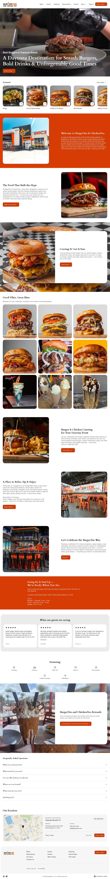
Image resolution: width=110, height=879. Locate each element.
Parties (76, 4)
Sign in (91, 4)
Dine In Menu (73, 854)
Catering (56, 4)
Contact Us (30, 859)
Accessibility (41, 868)
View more (43, 639)
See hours (88, 835)
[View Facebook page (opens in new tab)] (4, 876)
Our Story (30, 857)
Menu (41, 4)
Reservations (66, 4)
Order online (99, 835)
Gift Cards (72, 857)
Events (48, 4)
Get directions (98, 819)
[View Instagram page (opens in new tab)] (7, 876)
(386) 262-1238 (74, 826)
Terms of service (31, 868)
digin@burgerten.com (76, 828)
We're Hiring (52, 857)
